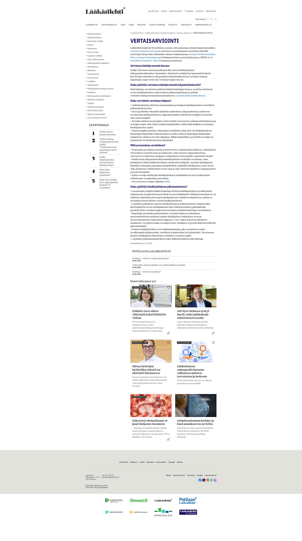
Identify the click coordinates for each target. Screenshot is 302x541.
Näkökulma (91, 70)
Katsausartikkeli (184, 343)
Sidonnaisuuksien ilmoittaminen (99, 96)
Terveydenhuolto (109, 25)
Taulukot (90, 103)
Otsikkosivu (91, 92)
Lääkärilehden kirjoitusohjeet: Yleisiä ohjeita (167, 33)
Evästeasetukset (210, 475)
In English (199, 475)
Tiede (122, 25)
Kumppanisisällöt (203, 25)
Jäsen (131, 25)
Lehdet (164, 11)
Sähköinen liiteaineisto (95, 99)
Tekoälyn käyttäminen (95, 107)
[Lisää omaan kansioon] (168, 287)
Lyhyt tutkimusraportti (95, 59)
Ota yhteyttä (153, 11)
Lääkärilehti (136, 33)
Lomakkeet (91, 81)
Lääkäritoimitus (93, 85)
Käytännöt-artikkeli (94, 56)
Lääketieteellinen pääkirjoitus (98, 63)
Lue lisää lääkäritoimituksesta (190, 95)
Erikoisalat (186, 25)
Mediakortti (134, 462)
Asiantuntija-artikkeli (95, 41)
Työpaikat (189, 11)
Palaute (168, 475)
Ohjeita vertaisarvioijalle (96, 114)
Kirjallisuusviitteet (94, 34)
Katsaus (90, 45)
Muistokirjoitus (92, 67)
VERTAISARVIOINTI (95, 110)
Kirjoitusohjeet (175, 11)
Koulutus (199, 11)
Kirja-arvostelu (93, 52)
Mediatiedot (211, 11)
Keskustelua (92, 48)
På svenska (191, 475)
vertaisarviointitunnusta (143, 51)
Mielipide (141, 25)
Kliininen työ (92, 25)
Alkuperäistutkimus (94, 37)
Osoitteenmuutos (179, 475)
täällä (167, 181)
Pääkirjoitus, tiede (140, 343)
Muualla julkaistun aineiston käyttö (100, 88)
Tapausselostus (93, 74)
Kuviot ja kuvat (92, 77)
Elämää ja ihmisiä (157, 25)
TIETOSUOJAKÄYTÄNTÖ (97, 118)
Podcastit (173, 25)
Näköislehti (150, 462)
